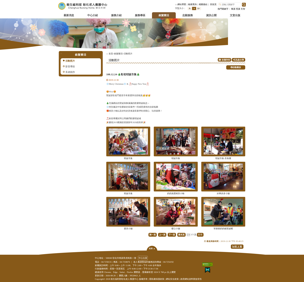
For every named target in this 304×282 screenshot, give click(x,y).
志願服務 (187, 15)
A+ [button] (198, 8)
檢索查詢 (192, 4)
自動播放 (236, 67)
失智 (243, 9)
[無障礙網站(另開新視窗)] (208, 265)
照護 (238, 9)
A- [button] (190, 8)
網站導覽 (181, 4)
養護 (233, 9)
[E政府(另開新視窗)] (208, 270)
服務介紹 (116, 15)
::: (176, 4)
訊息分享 (239, 60)
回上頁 (238, 246)
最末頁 (181, 234)
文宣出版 (235, 15)
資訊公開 (211, 15)
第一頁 (152, 234)
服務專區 (140, 15)
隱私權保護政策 (156, 279)
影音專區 (70, 66)
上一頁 (162, 234)
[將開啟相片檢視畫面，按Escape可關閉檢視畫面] (128, 141)
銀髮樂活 (164, 15)
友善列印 (226, 60)
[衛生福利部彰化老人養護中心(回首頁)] (82, 6)
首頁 (111, 53)
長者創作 (70, 72)
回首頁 (213, 4)
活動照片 (70, 60)
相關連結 (203, 4)
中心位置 (143, 258)
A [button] (194, 8)
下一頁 (172, 234)
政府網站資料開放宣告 (191, 279)
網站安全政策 (172, 279)
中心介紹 (92, 15)
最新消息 (69, 15)
